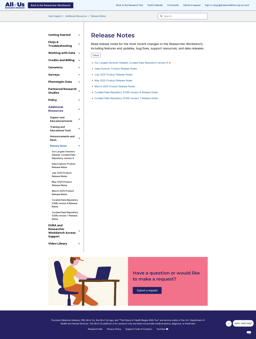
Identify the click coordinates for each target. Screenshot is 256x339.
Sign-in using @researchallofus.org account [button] (227, 5)
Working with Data (61, 53)
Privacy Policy (114, 329)
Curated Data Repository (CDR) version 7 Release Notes (126, 98)
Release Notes (98, 16)
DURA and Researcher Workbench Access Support (62, 231)
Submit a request (191, 5)
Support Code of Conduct (139, 329)
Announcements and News (62, 138)
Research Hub (95, 329)
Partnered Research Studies (62, 90)
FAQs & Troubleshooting (60, 44)
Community (173, 5)
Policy (52, 100)
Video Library (57, 243)
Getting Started (59, 35)
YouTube (161, 329)
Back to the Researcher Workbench (50, 5)
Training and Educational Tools (60, 128)
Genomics (55, 67)
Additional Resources (76, 16)
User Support (55, 16)
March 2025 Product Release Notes (115, 86)
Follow (96, 55)
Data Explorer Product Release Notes (116, 68)
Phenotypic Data (60, 81)
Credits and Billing (61, 60)
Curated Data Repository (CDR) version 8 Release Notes (126, 92)
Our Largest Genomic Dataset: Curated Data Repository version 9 (131, 62)
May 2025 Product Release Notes (113, 80)
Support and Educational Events (61, 119)
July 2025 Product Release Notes (113, 74)
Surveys (54, 74)
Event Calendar (155, 5)
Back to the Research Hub (129, 5)
